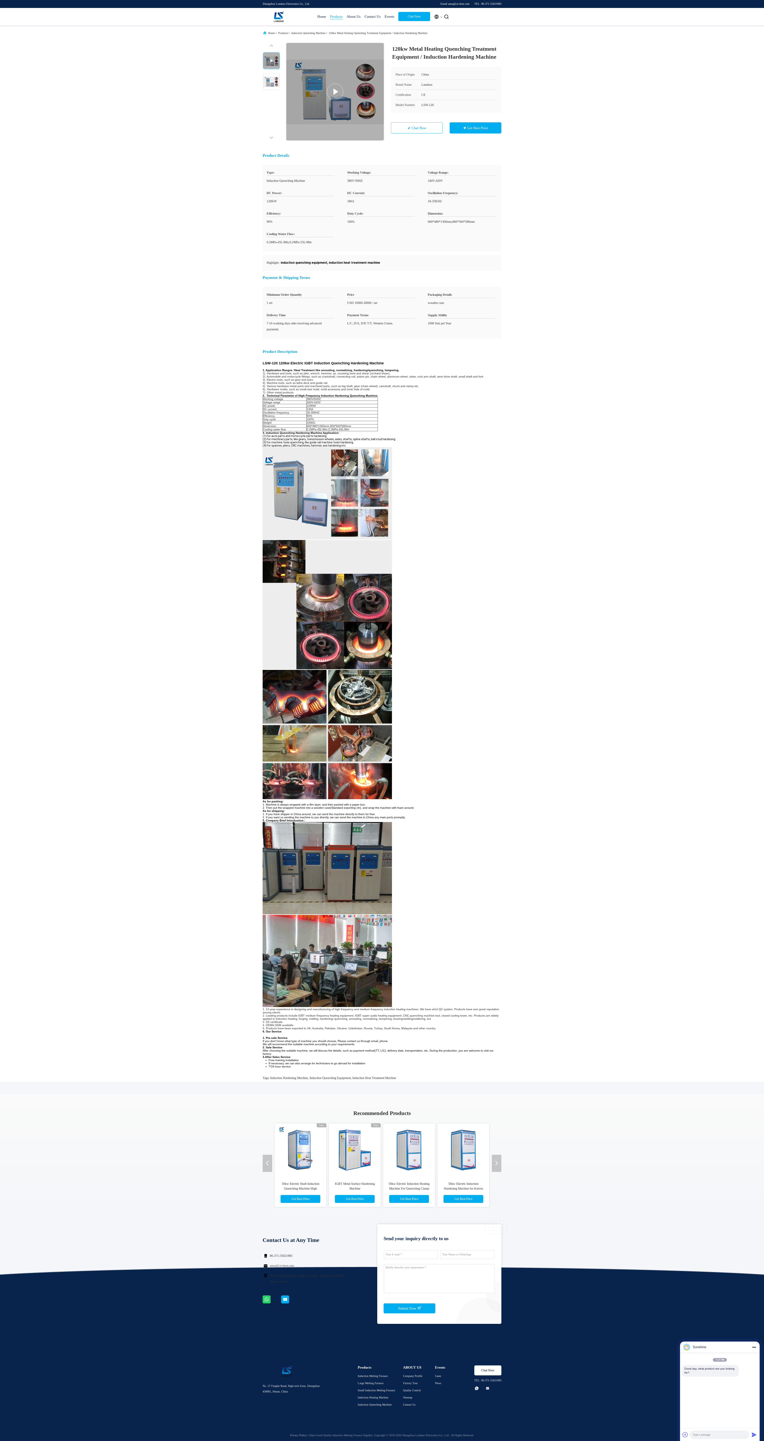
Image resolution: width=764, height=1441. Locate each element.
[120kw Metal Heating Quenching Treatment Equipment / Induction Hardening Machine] (335, 91)
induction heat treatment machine (374, 1078)
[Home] (278, 17)
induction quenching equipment (330, 1078)
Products (336, 16)
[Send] (754, 1434)
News (438, 1383)
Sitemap (407, 1397)
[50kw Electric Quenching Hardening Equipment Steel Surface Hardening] (463, 1149)
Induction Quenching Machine (308, 33)
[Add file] (685, 1434)
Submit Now (407, 1308)
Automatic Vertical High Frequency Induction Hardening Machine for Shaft (409, 1188)
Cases (438, 1376)
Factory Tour (410, 1383)
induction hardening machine (289, 1078)
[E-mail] (290, 1302)
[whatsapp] (272, 1302)
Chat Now (414, 16)
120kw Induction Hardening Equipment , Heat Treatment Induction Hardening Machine (300, 1188)
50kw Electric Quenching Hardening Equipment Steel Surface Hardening (463, 1188)
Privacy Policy (298, 1435)
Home (321, 16)
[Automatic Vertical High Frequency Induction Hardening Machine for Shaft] (409, 1149)
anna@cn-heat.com (282, 1265)
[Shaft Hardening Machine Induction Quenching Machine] (355, 1149)
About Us (354, 16)
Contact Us (372, 16)
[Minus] (754, 1347)
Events (389, 16)
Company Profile (412, 1376)
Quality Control (412, 1390)
